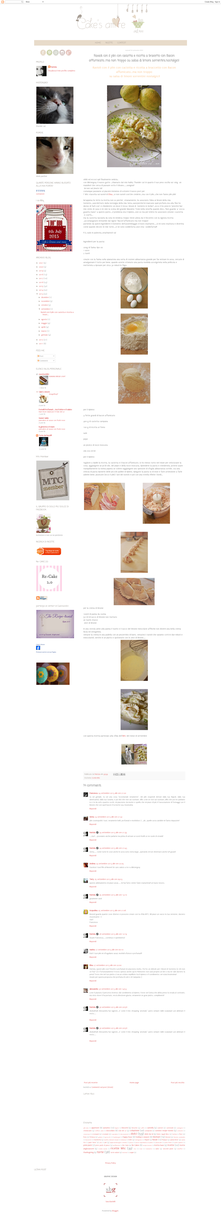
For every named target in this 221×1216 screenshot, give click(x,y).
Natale (155, 1140)
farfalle (174, 1134)
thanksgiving (88, 1152)
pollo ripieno (178, 1142)
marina (92, 950)
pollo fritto (168, 1142)
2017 (41, 278)
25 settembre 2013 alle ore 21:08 (112, 910)
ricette (171, 1145)
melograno (138, 1140)
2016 (41, 282)
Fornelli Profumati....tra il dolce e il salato (55, 409)
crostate (105, 1134)
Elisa (91, 965)
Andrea (92, 864)
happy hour (127, 1137)
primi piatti (87, 1145)
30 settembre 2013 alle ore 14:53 (113, 989)
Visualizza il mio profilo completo (61, 71)
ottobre (44, 305)
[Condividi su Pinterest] (124, 774)
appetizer (95, 1128)
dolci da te (149, 1134)
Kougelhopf (53, 394)
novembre (45, 301)
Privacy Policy (110, 1163)
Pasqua (164, 1140)
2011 (41, 344)
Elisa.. (110, 194)
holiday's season (142, 1137)
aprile (43, 327)
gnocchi (107, 1137)
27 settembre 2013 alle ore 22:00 (107, 965)
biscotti (125, 1128)
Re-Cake (126, 1145)
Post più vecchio (177, 1083)
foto (85, 1137)
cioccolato (110, 1131)
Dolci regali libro (163, 1134)
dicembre (45, 297)
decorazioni (124, 1134)
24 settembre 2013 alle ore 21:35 (113, 832)
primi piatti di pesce (102, 1145)
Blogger (115, 1211)
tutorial (124, 1152)
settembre (45, 309)
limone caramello (179, 1137)
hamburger (116, 1137)
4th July (86, 1128)
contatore (40, 194)
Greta (92, 817)
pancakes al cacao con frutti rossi (52, 420)
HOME (98, 42)
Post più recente (91, 1083)
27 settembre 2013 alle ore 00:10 (109, 950)
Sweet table (44, 418)
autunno (106, 1128)
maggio (44, 323)
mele (130, 1140)
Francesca (94, 793)
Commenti (43, 361)
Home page (134, 1083)
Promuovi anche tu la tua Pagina (46, 652)
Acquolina (93, 910)
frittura (92, 1137)
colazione (134, 1130)
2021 (41, 263)
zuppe (132, 1152)
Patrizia (92, 832)
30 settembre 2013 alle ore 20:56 (113, 1007)
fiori (180, 1134)
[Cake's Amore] (38, 649)
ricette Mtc (96, 778)
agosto (44, 319)
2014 (41, 290)
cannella (150, 1128)
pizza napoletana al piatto (144, 1142)
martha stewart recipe (111, 1140)
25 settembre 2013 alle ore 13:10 (113, 895)
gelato (100, 1137)
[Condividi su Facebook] (121, 774)
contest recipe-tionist (164, 1131)
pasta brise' (174, 1140)
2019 (41, 271)
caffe (142, 1128)
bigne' (117, 1128)
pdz (101, 1142)
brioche (134, 1128)
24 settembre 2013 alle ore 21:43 (113, 848)
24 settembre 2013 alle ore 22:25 (110, 864)
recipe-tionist (147, 1145)
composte (148, 1131)
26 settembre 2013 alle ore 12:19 (113, 934)
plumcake (159, 1142)
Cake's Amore (44, 392)
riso (135, 1149)
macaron (88, 1140)
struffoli (180, 1149)
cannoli (160, 1128)
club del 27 (122, 1131)
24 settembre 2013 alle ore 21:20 (112, 793)
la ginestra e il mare (46, 427)
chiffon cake (99, 1131)
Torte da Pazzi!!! (45, 435)
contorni (180, 1131)
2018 (41, 275)
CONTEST (121, 42)
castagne (180, 1128)
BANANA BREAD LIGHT (57, 376)
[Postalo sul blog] (117, 774)
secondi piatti (168, 1149)
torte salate (115, 1152)
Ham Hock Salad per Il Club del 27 (52, 412)
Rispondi (93, 809)
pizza (131, 1142)
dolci (134, 1133)
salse (157, 1149)
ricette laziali (102, 1149)
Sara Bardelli (110, 1202)
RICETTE (109, 42)
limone (167, 1137)
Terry (92, 879)
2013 (41, 294)
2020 (41, 267)
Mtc (124, 736)
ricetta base (159, 1145)
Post (41, 356)
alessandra (94, 989)
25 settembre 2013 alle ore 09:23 (108, 879)
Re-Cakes (135, 1145)
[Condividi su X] (119, 774)
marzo (44, 331)
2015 (41, 286)
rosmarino (149, 1149)
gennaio (44, 335)
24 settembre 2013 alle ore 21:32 (108, 817)
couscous (86, 1134)
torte (100, 1152)
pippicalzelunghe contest (118, 1142)
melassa (123, 1140)
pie (106, 1142)
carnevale (169, 1128)
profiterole (116, 1145)
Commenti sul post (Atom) (102, 1087)
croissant (95, 1134)
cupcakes (115, 1134)
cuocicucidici (44, 374)
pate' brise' (92, 1142)
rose (140, 1149)
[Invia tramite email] (114, 774)
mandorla (97, 1140)
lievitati (156, 1137)
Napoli (147, 1140)
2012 (41, 340)
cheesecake (87, 1131)
